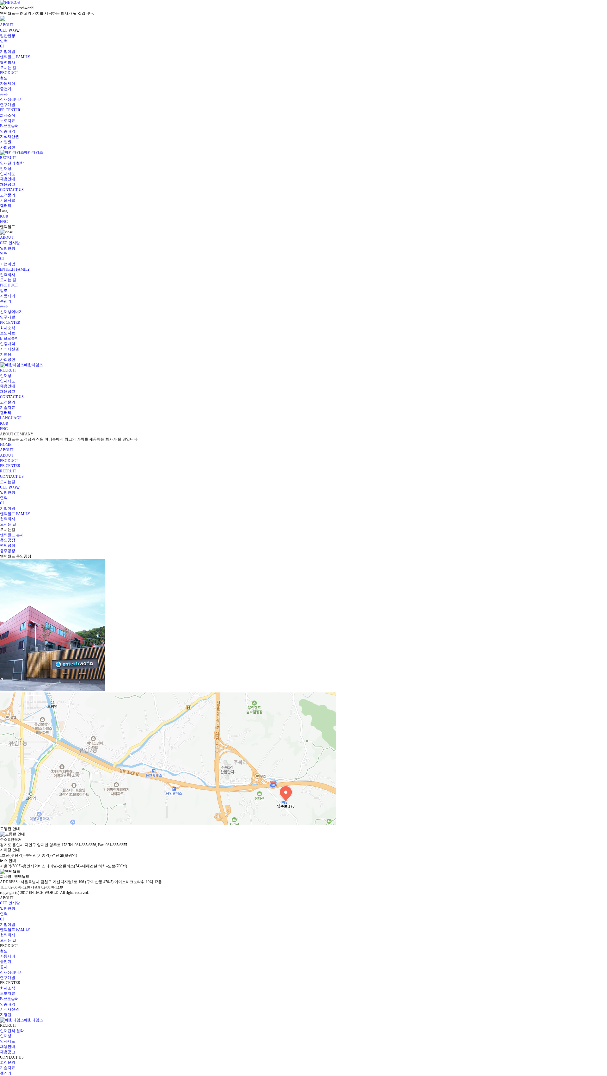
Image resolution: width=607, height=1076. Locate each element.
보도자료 (7, 121)
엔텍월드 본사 (12, 535)
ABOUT (6, 25)
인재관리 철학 (12, 163)
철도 (4, 78)
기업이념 (7, 51)
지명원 (5, 142)
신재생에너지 (11, 99)
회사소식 (7, 115)
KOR (4, 216)
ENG (4, 221)
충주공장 (7, 551)
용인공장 (7, 540)
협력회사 (7, 62)
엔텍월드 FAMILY (15, 57)
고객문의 (7, 195)
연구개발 (7, 104)
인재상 (5, 168)
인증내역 (7, 131)
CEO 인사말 (10, 30)
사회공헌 (7, 147)
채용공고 (7, 184)
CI (2, 46)
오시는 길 (8, 67)
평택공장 (7, 545)
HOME (5, 444)
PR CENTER (10, 110)
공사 (4, 94)
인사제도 (7, 174)
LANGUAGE (10, 418)
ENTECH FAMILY (15, 269)
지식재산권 (9, 136)
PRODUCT (9, 73)
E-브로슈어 (9, 126)
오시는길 (7, 482)
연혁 (4, 41)
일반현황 (7, 36)
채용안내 (7, 179)
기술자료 (7, 200)
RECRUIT (8, 158)
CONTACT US (12, 190)
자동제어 (7, 83)
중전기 (5, 89)
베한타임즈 (33, 152)
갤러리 (5, 205)
